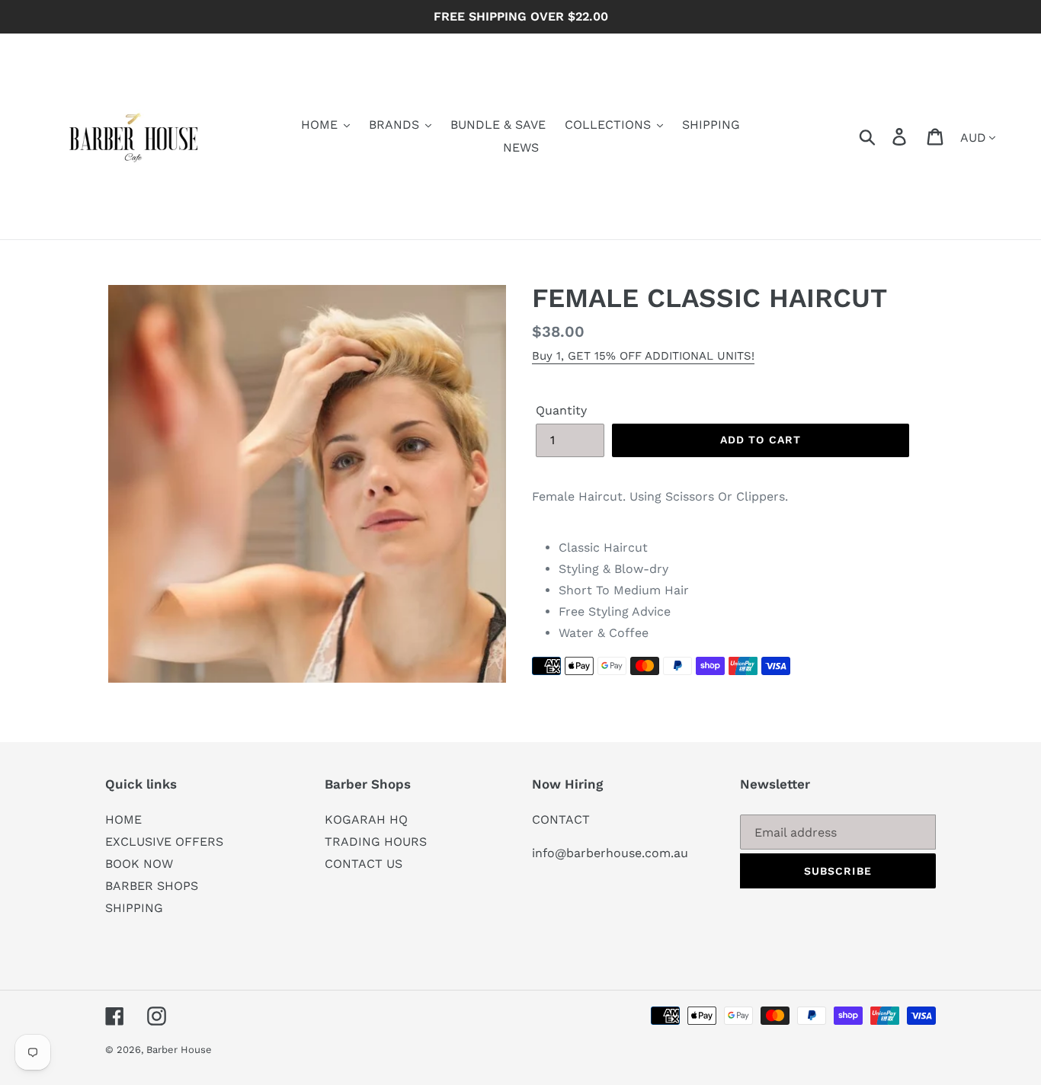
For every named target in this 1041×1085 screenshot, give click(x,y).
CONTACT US (363, 863)
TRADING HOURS (376, 841)
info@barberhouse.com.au (610, 853)
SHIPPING (134, 908)
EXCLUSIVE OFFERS (164, 841)
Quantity (561, 410)
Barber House (179, 1049)
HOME (123, 819)
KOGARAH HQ (366, 819)
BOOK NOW (139, 863)
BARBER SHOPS (151, 886)
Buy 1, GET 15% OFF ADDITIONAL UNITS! (643, 356)
